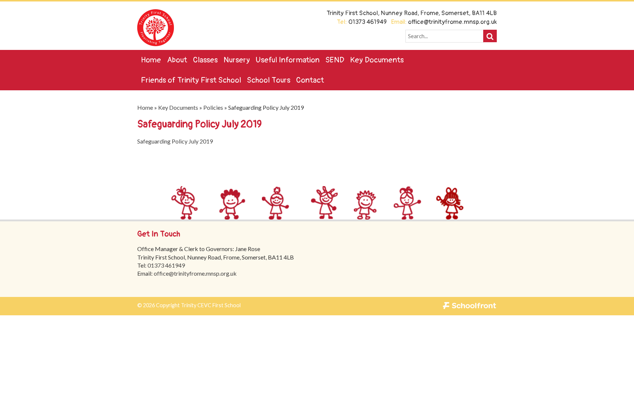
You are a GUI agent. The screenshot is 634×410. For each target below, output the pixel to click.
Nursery (236, 60)
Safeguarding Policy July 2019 (175, 141)
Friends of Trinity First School (191, 80)
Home (151, 60)
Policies (213, 107)
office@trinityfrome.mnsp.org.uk (195, 273)
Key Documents (377, 60)
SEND (334, 60)
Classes (205, 60)
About (177, 60)
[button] (490, 36)
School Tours (268, 80)
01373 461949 (166, 265)
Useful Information (288, 60)
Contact (310, 80)
